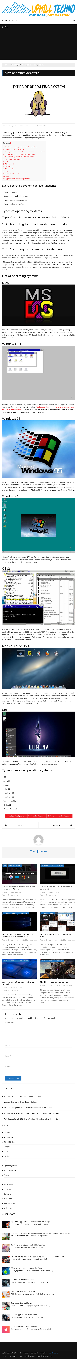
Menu (5, 27)
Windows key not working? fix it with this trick (18, 983)
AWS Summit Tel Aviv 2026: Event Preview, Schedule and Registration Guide (32, 1119)
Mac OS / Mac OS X (11, 174)
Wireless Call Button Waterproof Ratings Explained (23, 1096)
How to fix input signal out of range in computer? (56, 888)
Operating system (14, 865)
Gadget (7, 1147)
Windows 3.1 (8, 164)
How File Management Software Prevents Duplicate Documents (28, 1108)
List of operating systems (12, 159)
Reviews (7, 1175)
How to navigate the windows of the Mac (55, 935)
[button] (11, 143)
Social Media (8, 1189)
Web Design (8, 1208)
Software (60, 961)
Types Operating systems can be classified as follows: (25, 152)
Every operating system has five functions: (21, 147)
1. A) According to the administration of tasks (19, 154)
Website (8, 1067)
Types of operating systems (13, 149)
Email (8, 1056)
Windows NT (8, 169)
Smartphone (9, 1184)
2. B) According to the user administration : (18, 157)
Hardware (45, 865)
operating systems (37, 816)
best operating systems (16, 816)
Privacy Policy (35, 1356)
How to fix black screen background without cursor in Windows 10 (17, 935)
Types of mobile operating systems (16, 179)
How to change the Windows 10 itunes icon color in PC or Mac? (18, 888)
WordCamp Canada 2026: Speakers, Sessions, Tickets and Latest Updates (31, 1113)
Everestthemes (52, 1353)
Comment (9, 1023)
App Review (8, 1137)
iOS (5, 865)
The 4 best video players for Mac (54, 982)
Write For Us (47, 1356)
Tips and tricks (23, 913)
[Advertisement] (38, 44)
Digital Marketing (10, 1142)
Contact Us (23, 1356)
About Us (13, 1356)
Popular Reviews (10, 1170)
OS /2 (6, 171)
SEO (5, 1180)
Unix (6, 176)
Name (8, 1045)
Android (7, 1132)
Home (4, 1356)
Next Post (56, 825)
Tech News (8, 1199)
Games (6, 1151)
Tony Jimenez (31, 126)
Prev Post (20, 825)
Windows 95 (8, 166)
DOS (5, 161)
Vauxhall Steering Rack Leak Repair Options (20, 1102)
